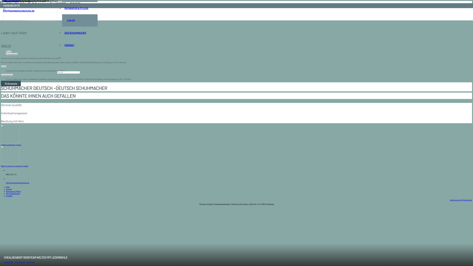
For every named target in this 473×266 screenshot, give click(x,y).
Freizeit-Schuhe (20, 262)
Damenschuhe (9, 262)
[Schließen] (58, 85)
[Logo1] (30, 20)
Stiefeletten (30, 262)
